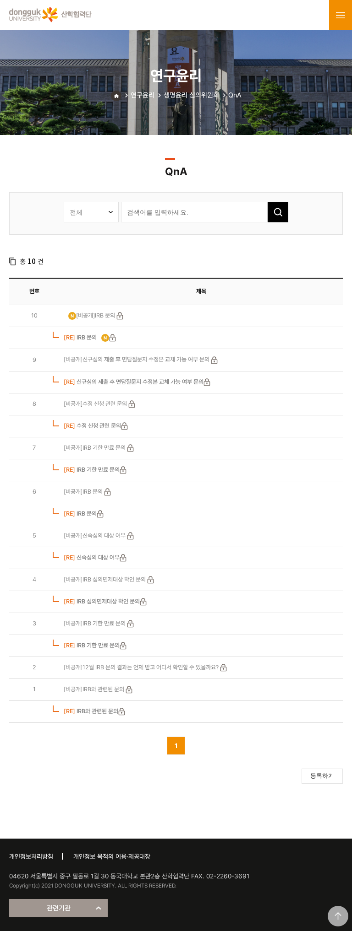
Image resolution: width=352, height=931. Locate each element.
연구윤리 (142, 95)
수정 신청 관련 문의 (92, 425)
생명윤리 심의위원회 (191, 95)
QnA (235, 95)
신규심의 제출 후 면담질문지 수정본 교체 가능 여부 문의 (134, 381)
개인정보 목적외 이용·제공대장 (111, 856)
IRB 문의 (80, 337)
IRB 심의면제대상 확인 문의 (102, 601)
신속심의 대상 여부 (92, 557)
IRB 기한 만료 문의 (92, 469)
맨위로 (338, 916)
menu (340, 15)
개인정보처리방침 (31, 856)
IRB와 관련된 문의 (91, 711)
